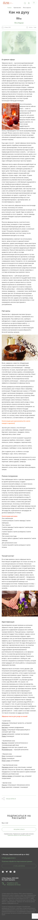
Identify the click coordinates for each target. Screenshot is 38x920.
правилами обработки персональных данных (19, 835)
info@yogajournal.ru (9, 858)
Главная (9, 7)
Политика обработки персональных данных (17, 861)
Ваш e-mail (5, 823)
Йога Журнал (19, 23)
